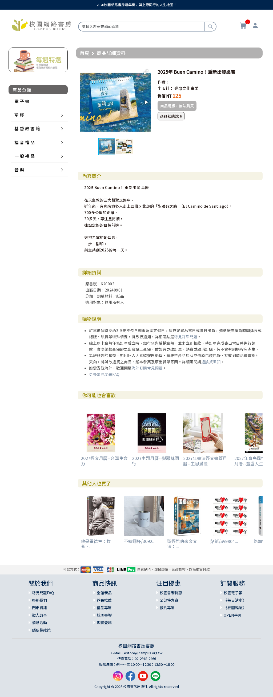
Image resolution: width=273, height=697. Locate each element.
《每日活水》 (235, 600)
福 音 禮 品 (24, 142)
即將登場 (104, 622)
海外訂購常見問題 (147, 368)
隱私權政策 (41, 630)
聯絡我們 (39, 600)
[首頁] (41, 24)
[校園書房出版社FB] (130, 678)
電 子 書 (21, 101)
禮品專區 (104, 607)
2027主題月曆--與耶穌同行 (155, 460)
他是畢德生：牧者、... (96, 543)
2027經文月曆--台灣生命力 (104, 460)
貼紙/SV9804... (224, 541)
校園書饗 (104, 615)
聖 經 (19, 115)
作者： (164, 82)
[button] (146, 72)
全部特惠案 (169, 600)
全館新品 (104, 592)
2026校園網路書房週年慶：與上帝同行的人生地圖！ (137, 4)
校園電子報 (233, 592)
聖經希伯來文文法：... (182, 543)
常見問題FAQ (43, 592)
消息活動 (39, 622)
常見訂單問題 (185, 336)
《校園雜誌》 (235, 607)
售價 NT (165, 96)
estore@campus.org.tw (143, 652)
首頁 (84, 52)
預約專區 (167, 607)
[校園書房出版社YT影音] (143, 678)
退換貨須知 (211, 361)
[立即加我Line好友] (155, 678)
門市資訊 (39, 607)
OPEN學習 (233, 615)
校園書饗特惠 (171, 592)
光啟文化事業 (186, 88)
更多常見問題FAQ (104, 374)
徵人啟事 (39, 615)
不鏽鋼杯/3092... (139, 541)
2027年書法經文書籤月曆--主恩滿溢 (205, 460)
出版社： (166, 88)
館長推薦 (104, 600)
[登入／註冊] (255, 26)
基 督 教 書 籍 (27, 128)
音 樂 (19, 169)
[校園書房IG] (118, 678)
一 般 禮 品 (24, 156)
